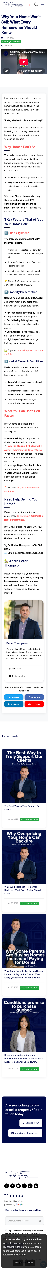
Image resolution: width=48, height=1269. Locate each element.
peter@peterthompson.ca (26, 1133)
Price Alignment (18, 233)
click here (20, 1254)
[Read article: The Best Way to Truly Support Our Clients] (24, 788)
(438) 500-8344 (31, 1123)
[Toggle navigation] (42, 4)
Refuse (30, 1263)
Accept (18, 1263)
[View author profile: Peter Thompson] (24, 641)
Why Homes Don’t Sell (20, 147)
